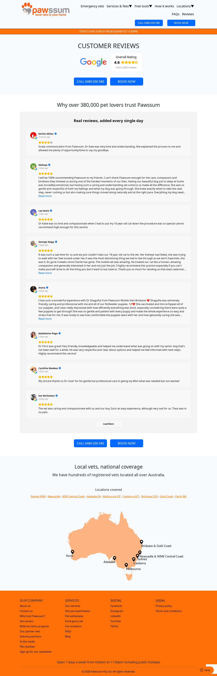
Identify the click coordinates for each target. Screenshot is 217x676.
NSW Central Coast (73, 496)
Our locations (73, 626)
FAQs (176, 14)
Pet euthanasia (74, 616)
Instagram (116, 611)
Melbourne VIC (112, 496)
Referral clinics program (34, 626)
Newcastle (54, 496)
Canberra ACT (131, 496)
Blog (68, 636)
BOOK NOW (181, 23)
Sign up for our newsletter (36, 651)
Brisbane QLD (149, 496)
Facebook (116, 606)
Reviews (188, 14)
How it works (164, 6)
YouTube (115, 621)
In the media (27, 641)
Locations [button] (185, 6)
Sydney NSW (38, 496)
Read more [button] (45, 196)
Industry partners (30, 636)
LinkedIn (115, 616)
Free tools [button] (143, 6)
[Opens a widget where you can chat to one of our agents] (205, 670)
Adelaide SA (94, 496)
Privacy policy (164, 606)
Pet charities (27, 646)
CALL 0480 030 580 (149, 23)
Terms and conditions (169, 611)
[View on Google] (33, 135)
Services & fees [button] (119, 6)
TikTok (114, 626)
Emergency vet (74, 621)
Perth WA (180, 496)
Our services (72, 606)
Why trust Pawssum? (32, 616)
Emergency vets (92, 6)
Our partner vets (30, 631)
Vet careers (27, 621)
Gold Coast (166, 496)
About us (25, 606)
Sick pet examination (77, 611)
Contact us (26, 611)
